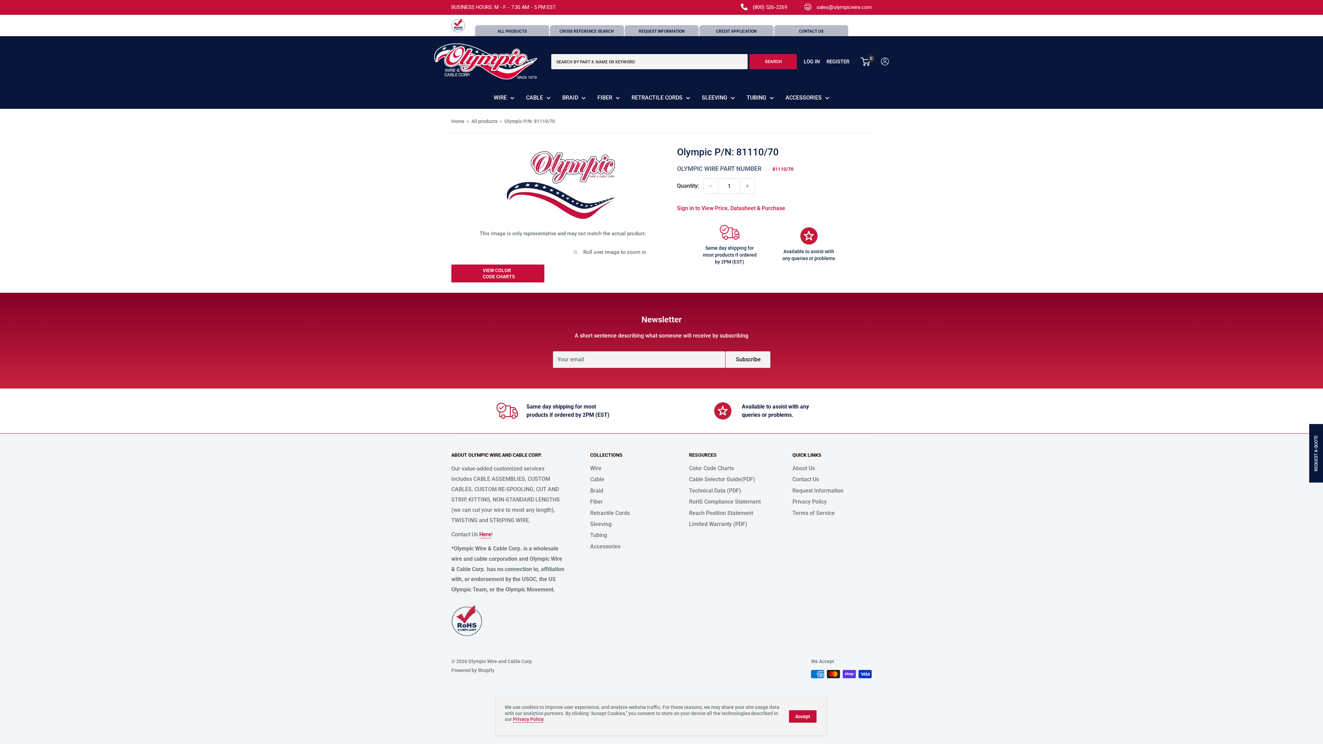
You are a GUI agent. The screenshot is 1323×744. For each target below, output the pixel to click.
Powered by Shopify (472, 670)
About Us (803, 468)
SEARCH (773, 61)
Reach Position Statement (721, 513)
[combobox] (649, 61)
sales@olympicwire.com (844, 7)
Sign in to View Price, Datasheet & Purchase (731, 208)
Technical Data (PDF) (715, 490)
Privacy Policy (809, 501)
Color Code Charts (711, 468)
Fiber (604, 97)
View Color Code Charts (499, 273)
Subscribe (748, 359)
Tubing (756, 97)
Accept (802, 716)
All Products (512, 31)
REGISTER (838, 62)
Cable (534, 97)
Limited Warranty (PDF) (718, 524)
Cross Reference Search (587, 31)
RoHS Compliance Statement (725, 501)
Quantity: (688, 186)
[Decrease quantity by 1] (711, 186)
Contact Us (811, 31)
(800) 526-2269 (770, 7)
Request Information (662, 31)
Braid (570, 97)
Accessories (804, 97)
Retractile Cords (657, 97)
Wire (500, 97)
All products (484, 121)
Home (457, 121)
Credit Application (736, 31)
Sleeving (714, 97)
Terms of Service (813, 513)
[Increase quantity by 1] (747, 186)
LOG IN (812, 62)
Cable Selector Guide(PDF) (722, 479)
